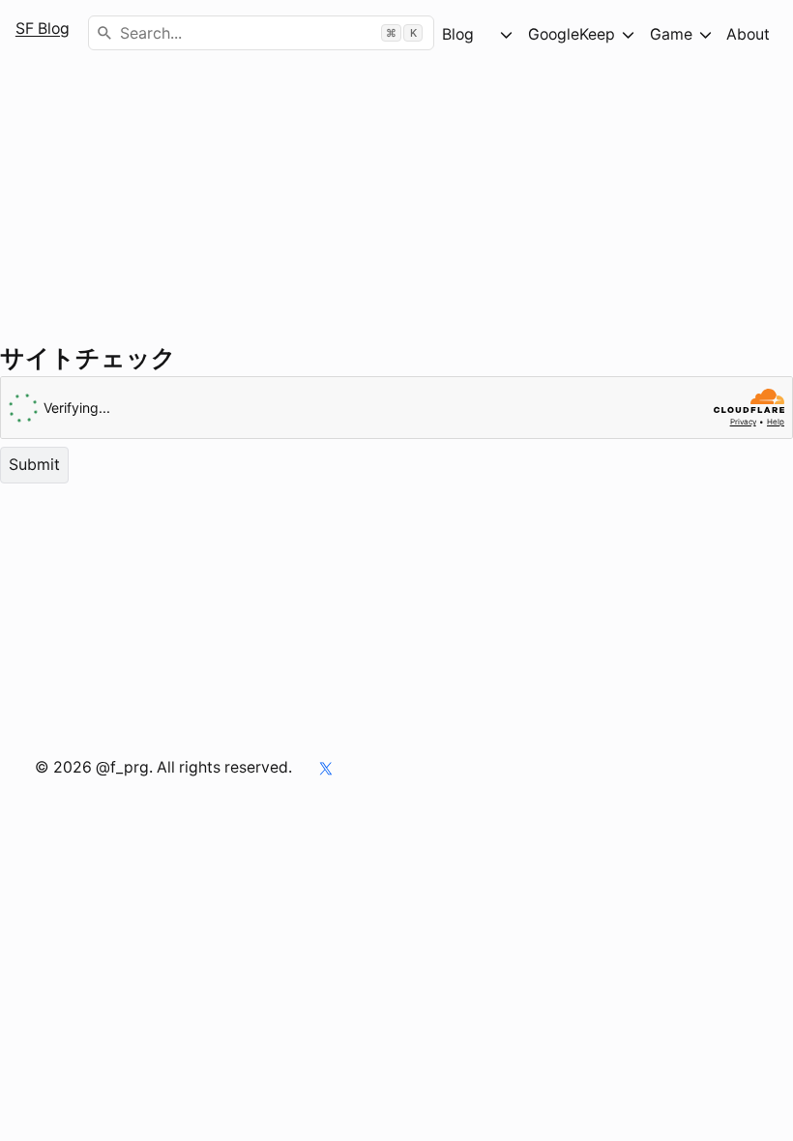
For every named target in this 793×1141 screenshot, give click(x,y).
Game (671, 34)
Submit (34, 464)
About (748, 34)
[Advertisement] (396, 204)
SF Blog (42, 28)
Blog (467, 34)
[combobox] (261, 32)
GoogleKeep (571, 34)
